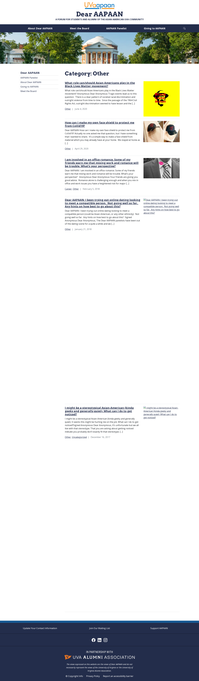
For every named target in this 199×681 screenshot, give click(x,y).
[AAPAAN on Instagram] (105, 640)
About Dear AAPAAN (40, 28)
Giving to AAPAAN (154, 28)
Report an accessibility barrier (118, 676)
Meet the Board (79, 28)
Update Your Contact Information (40, 628)
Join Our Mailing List (99, 628)
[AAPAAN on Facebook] (93, 640)
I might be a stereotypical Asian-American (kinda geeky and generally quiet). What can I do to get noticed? (99, 411)
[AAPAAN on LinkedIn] (99, 640)
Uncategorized (79, 437)
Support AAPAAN (159, 628)
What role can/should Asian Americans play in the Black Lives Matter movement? (100, 84)
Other (68, 108)
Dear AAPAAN (30, 73)
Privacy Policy (93, 676)
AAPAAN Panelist (116, 28)
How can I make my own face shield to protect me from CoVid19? (99, 124)
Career (68, 188)
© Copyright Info (74, 676)
